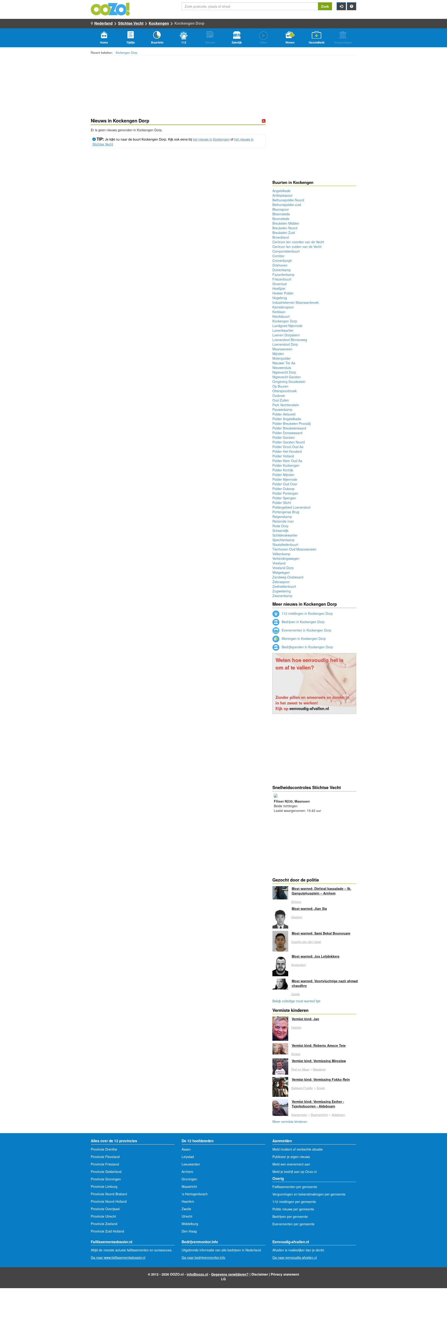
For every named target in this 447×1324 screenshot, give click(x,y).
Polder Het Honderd (287, 451)
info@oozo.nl (197, 1274)
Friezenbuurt (281, 279)
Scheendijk (280, 530)
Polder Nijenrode (284, 479)
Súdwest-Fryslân (302, 1088)
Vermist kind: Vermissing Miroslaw (319, 1060)
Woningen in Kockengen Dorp (303, 638)
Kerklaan (278, 311)
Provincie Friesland (105, 1164)
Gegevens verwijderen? (230, 1274)
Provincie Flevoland (105, 1156)
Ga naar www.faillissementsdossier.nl (118, 1257)
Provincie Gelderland (106, 1171)
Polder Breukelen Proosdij (291, 423)
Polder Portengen (285, 493)
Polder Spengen (284, 498)
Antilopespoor (282, 195)
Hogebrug (279, 297)
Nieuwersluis (281, 367)
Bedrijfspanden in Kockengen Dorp (307, 647)
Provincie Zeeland (104, 1223)
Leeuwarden (191, 1164)
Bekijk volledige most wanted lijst (296, 1001)
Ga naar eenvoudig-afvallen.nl (294, 1257)
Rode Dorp (280, 526)
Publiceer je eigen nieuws (291, 1156)
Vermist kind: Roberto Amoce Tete (319, 1045)
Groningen (189, 1179)
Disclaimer (259, 1274)
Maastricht (189, 1186)
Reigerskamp (282, 516)
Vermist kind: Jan (305, 1019)
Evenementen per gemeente (293, 1224)
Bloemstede (281, 214)
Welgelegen (281, 572)
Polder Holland (283, 456)
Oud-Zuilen (280, 400)
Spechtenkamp (283, 539)
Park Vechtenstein (285, 404)
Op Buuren (280, 386)
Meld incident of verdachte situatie (297, 1149)
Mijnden (278, 353)
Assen (186, 1149)
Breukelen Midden (285, 223)
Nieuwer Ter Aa (283, 363)
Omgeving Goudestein (288, 381)
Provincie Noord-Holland (109, 1201)
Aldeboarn (338, 1115)
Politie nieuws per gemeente (293, 1209)
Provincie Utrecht (103, 1216)
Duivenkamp (281, 269)
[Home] (110, 8)
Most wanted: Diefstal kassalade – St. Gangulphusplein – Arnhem (321, 890)
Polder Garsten (283, 437)
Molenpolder (281, 358)
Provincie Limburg (104, 1186)
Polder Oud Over (284, 484)
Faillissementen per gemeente (294, 1186)
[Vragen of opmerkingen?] (351, 6)
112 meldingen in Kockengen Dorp (307, 613)
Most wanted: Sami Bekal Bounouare (321, 933)
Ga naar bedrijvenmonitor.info (203, 1257)
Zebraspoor (281, 581)
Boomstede (280, 218)
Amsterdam (298, 965)
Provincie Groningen (106, 1179)
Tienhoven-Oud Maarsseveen (294, 549)
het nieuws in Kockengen (211, 139)
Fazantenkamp (283, 274)
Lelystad (188, 1156)
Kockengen (159, 23)
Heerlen (296, 1027)
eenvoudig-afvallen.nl (309, 708)
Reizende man (283, 521)
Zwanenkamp (282, 595)
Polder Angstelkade (286, 418)
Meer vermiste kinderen (289, 1121)
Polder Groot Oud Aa (287, 446)
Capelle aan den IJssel (306, 942)
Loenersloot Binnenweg (289, 339)
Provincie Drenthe (104, 1149)
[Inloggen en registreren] (341, 6)
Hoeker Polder (283, 293)
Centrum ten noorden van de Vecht (298, 242)
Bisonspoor (280, 209)
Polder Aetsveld (283, 414)
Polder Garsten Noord (288, 442)
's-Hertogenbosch (195, 1194)
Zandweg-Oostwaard (287, 577)
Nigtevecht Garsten (286, 377)
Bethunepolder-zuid (286, 204)
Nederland (103, 23)
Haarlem (296, 917)
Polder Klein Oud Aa (287, 460)
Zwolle (295, 994)
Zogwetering (281, 591)
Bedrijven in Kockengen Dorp (303, 621)
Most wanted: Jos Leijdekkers (315, 956)
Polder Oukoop (283, 488)
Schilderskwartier (285, 535)
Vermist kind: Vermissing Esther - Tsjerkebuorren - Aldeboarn (318, 1103)
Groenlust (279, 283)
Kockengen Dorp (126, 53)
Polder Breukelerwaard (289, 428)
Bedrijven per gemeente (290, 1216)
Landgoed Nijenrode (287, 325)
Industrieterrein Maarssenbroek (295, 302)
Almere (295, 1054)
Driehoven (280, 265)
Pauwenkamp (282, 409)
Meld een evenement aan (291, 1164)
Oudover (278, 395)
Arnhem (296, 902)
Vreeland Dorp (283, 567)
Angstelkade (281, 190)
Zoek (325, 6)
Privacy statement (285, 1274)
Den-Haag (189, 1231)
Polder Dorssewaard (287, 432)
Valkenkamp (281, 553)
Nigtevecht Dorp (284, 372)
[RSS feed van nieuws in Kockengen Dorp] (263, 120)
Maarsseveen (282, 349)
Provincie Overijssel (105, 1208)
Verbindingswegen (285, 558)
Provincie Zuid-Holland (107, 1231)
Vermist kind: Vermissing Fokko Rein (321, 1079)
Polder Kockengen (285, 465)
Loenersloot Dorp (285, 344)
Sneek (321, 1088)
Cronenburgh (282, 260)
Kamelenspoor (283, 307)
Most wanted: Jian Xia (309, 908)
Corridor (278, 255)
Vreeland (278, 563)
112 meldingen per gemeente (294, 1201)
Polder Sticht (281, 502)
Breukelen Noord (284, 228)
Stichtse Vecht (130, 23)
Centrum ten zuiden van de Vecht (297, 246)
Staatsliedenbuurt (285, 544)
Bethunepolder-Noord (288, 200)
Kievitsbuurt (281, 316)
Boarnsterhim (319, 1115)
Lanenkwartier (282, 330)
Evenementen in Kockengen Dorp (306, 630)
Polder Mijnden (283, 474)
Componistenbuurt (286, 251)
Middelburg (190, 1223)
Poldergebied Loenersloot (291, 507)
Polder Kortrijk (282, 470)
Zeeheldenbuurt (284, 586)
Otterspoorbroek (284, 390)
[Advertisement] (178, 202)
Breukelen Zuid (283, 232)
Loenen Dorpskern (286, 335)
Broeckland (280, 237)
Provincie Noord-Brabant (109, 1194)
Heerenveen (299, 1115)
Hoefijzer (278, 288)
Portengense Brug (285, 512)
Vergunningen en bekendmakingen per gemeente (308, 1194)
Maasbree (319, 1069)
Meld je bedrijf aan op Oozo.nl (294, 1171)
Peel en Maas (300, 1069)
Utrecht (187, 1216)
